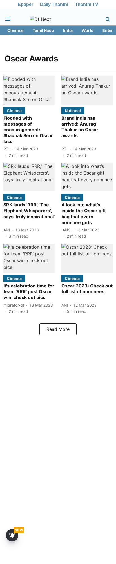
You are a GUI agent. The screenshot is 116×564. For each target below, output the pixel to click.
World (87, 30)
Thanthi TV (86, 4)
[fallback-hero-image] (29, 90)
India (68, 30)
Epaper (25, 4)
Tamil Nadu (43, 30)
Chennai (15, 30)
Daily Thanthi (54, 4)
